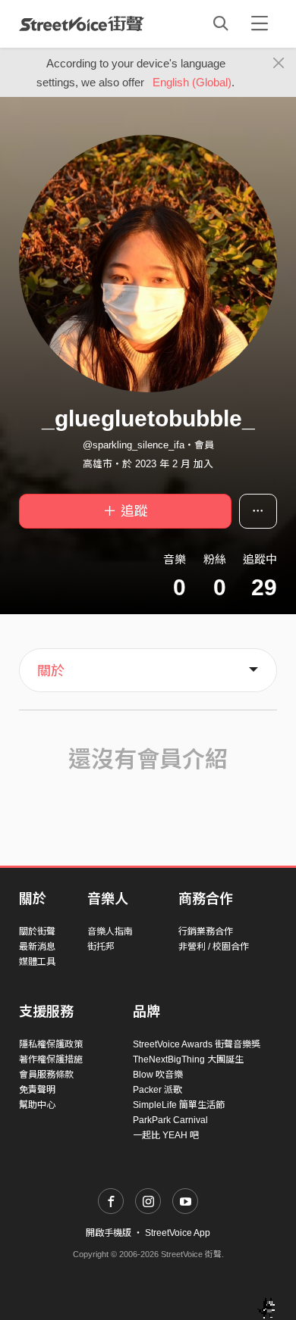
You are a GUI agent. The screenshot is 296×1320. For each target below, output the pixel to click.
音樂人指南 (110, 931)
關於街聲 (37, 931)
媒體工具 (37, 961)
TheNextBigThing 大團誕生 (188, 1059)
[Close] (279, 64)
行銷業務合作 (205, 931)
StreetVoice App (177, 1233)
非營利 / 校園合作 (213, 946)
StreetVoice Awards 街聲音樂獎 (196, 1044)
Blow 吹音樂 (158, 1074)
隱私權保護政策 (51, 1044)
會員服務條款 (46, 1074)
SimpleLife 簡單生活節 (179, 1105)
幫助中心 (37, 1105)
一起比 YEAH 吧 (166, 1135)
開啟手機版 (108, 1233)
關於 (51, 671)
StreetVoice (81, 23)
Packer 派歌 (157, 1089)
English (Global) (192, 82)
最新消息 (37, 946)
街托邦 (101, 946)
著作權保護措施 (51, 1059)
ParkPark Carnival (170, 1120)
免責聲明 (37, 1089)
